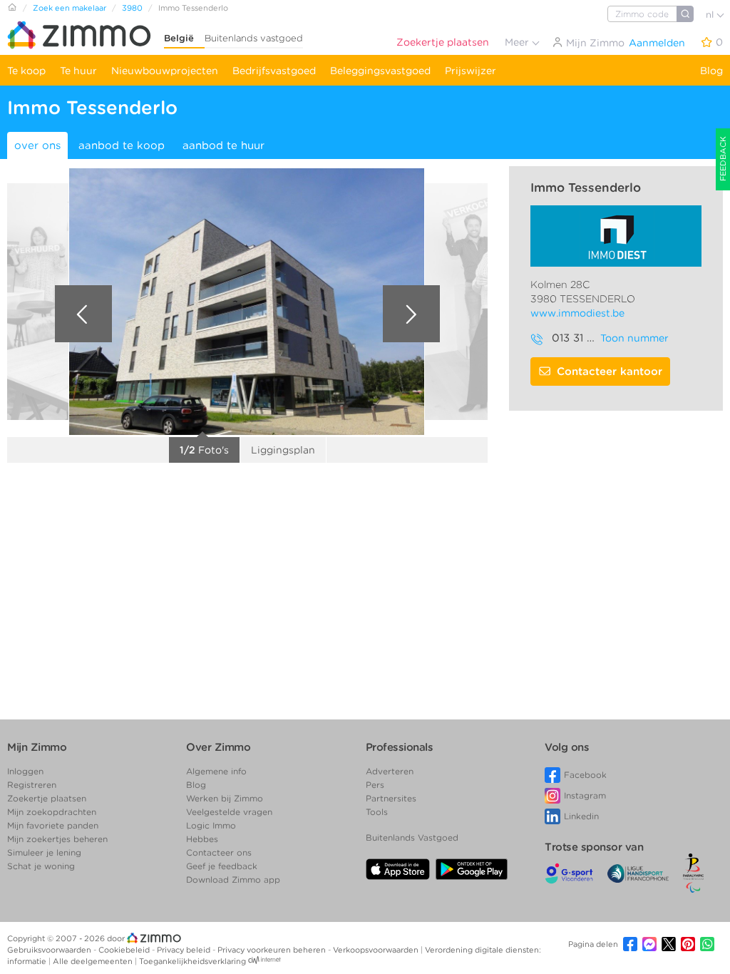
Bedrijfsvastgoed (274, 70)
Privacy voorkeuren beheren (272, 950)
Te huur (78, 70)
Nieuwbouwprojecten (164, 70)
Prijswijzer (470, 70)
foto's (204, 450)
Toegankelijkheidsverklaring (192, 961)
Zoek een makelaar (69, 8)
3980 (132, 8)
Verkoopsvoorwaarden (377, 950)
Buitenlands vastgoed (254, 38)
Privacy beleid (184, 950)
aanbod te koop (121, 145)
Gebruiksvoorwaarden (50, 950)
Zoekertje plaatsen (442, 42)
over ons (37, 145)
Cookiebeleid (125, 950)
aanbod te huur (223, 145)
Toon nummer (634, 338)
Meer (518, 42)
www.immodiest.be (577, 313)
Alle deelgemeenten (94, 961)
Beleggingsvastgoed (380, 70)
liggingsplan (283, 450)
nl (711, 14)
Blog (711, 70)
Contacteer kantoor (609, 371)
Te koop (26, 70)
